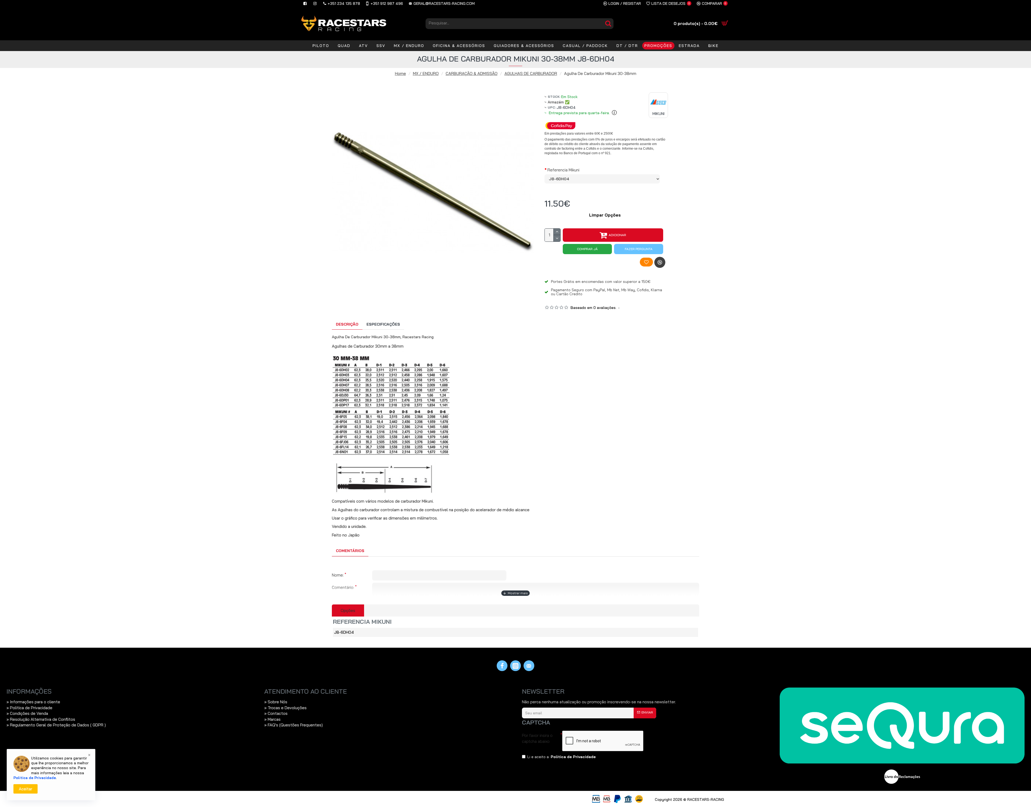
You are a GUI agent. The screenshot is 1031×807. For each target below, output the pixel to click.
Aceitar (25, 788)
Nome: (338, 575)
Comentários (350, 550)
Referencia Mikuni (563, 169)
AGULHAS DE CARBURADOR (530, 73)
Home (400, 73)
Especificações (383, 324)
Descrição (347, 324)
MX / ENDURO (426, 73)
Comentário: (343, 587)
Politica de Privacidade (34, 778)
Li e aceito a (561, 756)
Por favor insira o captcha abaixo (537, 738)
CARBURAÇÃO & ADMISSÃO (472, 73)
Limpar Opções (605, 215)
